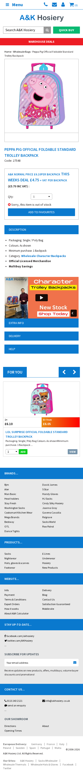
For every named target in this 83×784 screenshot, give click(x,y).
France (51, 744)
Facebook (68, 764)
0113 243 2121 (14, 700)
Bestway (9, 521)
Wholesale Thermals (14, 764)
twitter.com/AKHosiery (20, 640)
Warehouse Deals (41, 42)
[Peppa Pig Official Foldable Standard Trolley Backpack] (41, 96)
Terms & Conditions (15, 599)
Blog (44, 594)
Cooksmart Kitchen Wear (18, 512)
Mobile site (48, 608)
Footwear (9, 567)
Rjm (6, 484)
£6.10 (9, 422)
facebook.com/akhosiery (20, 636)
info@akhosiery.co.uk (57, 700)
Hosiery (46, 563)
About (45, 726)
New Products (50, 567)
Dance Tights (11, 531)
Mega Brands (11, 517)
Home (7, 51)
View (72, 451)
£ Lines (46, 553)
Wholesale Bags (22, 51)
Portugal (45, 747)
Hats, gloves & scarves (16, 563)
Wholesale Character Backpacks (43, 256)
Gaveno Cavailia (51, 512)
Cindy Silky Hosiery (53, 503)
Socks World (49, 521)
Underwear (48, 558)
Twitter (7, 768)
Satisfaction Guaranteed (56, 604)
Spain (32, 747)
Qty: (11, 197)
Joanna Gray (49, 508)
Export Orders (11, 604)
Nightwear (10, 558)
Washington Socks (14, 508)
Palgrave (47, 517)
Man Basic (10, 494)
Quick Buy (66, 30)
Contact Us (48, 599)
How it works (11, 608)
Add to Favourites (41, 212)
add (23, 451)
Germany (36, 744)
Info (6, 590)
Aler (6, 489)
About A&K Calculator (16, 613)
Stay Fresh (10, 503)
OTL (6, 526)
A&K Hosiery (27, 760)
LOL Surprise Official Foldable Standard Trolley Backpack (37, 434)
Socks (7, 553)
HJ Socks (47, 498)
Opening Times (13, 730)
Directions (10, 726)
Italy (61, 744)
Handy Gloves (50, 494)
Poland (7, 747)
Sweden (20, 747)
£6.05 (47, 422)
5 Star (45, 489)
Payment (9, 594)
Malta (58, 747)
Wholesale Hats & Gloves (44, 764)
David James (49, 484)
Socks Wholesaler (48, 760)
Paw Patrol (48, 526)
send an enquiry (16, 705)
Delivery (47, 590)
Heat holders (11, 498)
